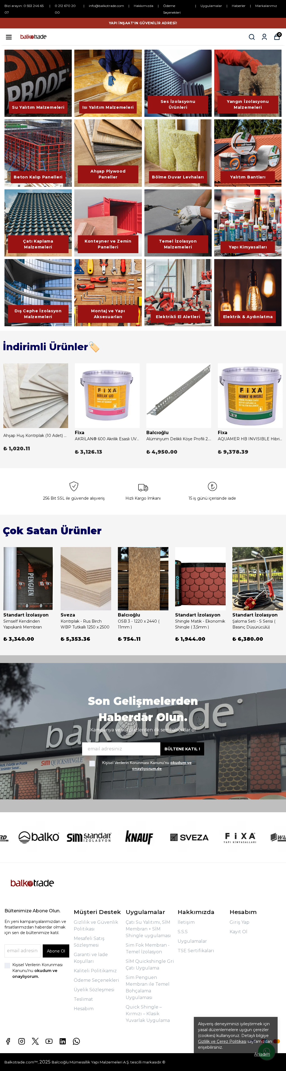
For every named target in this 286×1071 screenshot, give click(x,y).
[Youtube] (49, 1041)
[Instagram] (21, 1041)
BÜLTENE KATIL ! (182, 749)
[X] (35, 1041)
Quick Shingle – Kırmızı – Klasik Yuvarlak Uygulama (148, 1013)
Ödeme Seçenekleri (96, 980)
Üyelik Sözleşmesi (94, 989)
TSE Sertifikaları (196, 950)
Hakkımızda (143, 6)
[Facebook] (7, 1041)
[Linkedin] (62, 1041)
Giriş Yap (239, 922)
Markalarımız (266, 6)
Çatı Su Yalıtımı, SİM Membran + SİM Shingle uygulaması (148, 929)
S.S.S (183, 931)
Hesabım (84, 1008)
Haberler (239, 6)
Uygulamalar (211, 6)
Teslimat (83, 999)
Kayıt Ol (238, 931)
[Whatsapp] (76, 1041)
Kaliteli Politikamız (95, 970)
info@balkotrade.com (106, 6)
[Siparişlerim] (264, 36)
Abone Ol (56, 951)
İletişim (186, 922)
